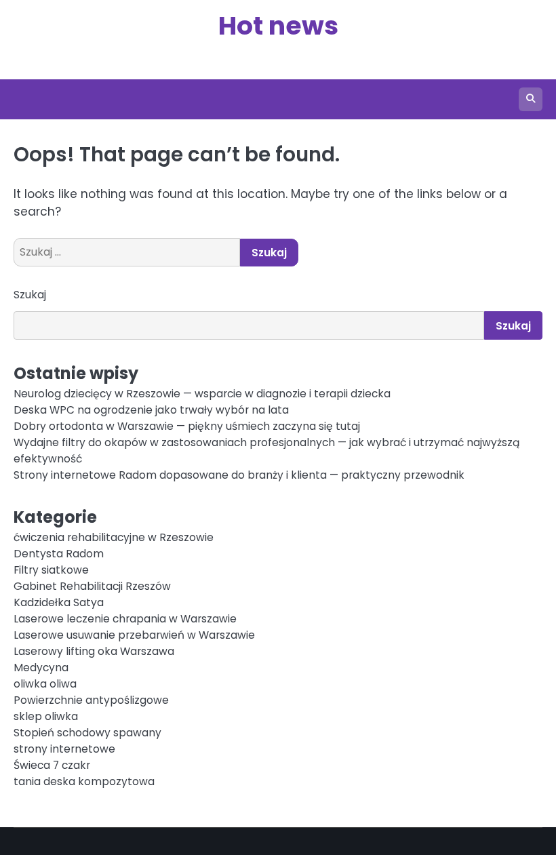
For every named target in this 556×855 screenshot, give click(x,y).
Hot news (278, 25)
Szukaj (30, 294)
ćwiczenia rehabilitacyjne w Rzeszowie (114, 537)
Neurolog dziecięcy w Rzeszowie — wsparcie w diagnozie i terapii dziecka (202, 393)
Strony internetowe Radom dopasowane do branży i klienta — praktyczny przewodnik (239, 475)
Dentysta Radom (59, 553)
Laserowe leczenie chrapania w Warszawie (125, 619)
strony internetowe (64, 749)
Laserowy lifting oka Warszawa (94, 651)
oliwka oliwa (45, 684)
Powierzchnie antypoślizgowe (91, 700)
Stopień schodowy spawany (87, 732)
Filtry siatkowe (51, 570)
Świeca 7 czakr (52, 765)
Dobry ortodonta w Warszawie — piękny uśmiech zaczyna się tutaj (187, 426)
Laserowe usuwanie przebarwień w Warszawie (134, 635)
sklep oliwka (46, 716)
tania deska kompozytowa (84, 781)
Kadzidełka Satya (59, 602)
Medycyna (41, 667)
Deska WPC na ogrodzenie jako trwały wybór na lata (151, 410)
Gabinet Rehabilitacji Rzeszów (92, 586)
